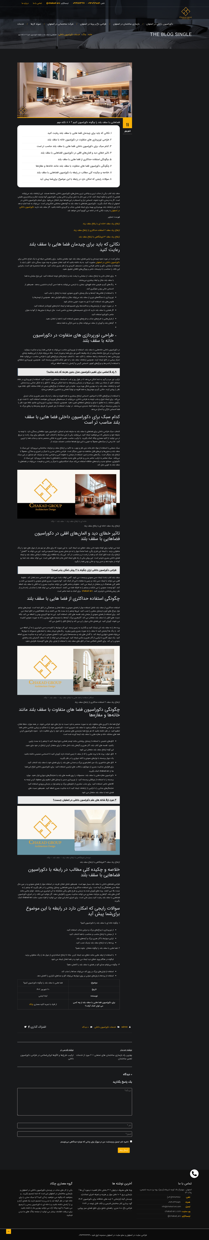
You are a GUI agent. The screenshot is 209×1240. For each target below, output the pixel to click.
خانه (90, 34)
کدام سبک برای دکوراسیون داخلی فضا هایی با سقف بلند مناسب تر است (73, 146)
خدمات (20, 24)
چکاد (31, 1004)
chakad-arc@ (53, 3)
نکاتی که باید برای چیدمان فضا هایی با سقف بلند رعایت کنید (79, 133)
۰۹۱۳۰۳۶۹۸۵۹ (94, 3)
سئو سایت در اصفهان (115, 1235)
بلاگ (84, 34)
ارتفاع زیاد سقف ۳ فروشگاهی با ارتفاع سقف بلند (99, 236)
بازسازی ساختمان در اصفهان (126, 24)
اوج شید (95, 1235)
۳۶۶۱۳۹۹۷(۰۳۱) (173, 1197)
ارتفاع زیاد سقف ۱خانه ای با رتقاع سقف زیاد (101, 223)
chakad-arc (87, 591)
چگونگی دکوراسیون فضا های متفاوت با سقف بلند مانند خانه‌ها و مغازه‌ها (72, 166)
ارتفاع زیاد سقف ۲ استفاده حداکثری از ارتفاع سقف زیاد (97, 230)
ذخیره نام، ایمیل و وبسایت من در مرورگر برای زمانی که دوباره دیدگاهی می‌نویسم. (94, 1141)
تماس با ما (37, 3)
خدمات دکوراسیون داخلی (69, 34)
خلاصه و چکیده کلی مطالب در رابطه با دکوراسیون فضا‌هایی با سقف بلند (73, 172)
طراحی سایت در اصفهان (136, 1235)
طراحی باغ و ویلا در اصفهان (93, 24)
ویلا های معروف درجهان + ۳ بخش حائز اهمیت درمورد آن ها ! (105, 1190)
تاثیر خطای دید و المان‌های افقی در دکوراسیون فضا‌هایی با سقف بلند (75, 153)
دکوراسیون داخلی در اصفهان (159, 24)
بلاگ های (29, 1211)
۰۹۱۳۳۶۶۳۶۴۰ (85, 1235)
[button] (194, 1173)
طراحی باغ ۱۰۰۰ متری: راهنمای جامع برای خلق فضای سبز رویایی (105, 1208)
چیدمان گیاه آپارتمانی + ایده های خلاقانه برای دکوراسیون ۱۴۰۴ (105, 1199)
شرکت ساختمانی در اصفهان (60, 24)
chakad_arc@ (174, 1216)
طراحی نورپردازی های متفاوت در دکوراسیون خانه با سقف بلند (78, 140)
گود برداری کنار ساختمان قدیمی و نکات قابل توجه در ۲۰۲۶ (107, 1203)
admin (124, 1027)
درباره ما (25, 3)
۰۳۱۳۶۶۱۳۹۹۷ (79, 3)
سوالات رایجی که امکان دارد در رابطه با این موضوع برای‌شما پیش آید (74, 179)
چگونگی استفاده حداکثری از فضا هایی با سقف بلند (83, 159)
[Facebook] (29, 1027)
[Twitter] (25, 1027)
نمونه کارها (36, 24)
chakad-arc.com (173, 1211)
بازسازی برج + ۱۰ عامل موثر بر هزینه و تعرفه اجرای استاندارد (106, 1194)
